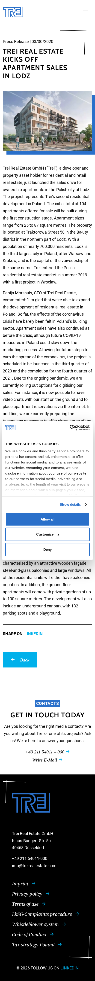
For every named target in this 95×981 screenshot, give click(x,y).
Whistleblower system (36, 924)
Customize (44, 534)
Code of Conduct (30, 934)
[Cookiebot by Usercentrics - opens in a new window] (69, 428)
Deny (47, 549)
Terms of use (26, 904)
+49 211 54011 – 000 (45, 751)
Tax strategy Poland (34, 944)
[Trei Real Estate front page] (13, 12)
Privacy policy (28, 894)
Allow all (47, 519)
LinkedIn (33, 633)
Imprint (21, 883)
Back (24, 659)
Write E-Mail (45, 759)
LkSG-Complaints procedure (42, 914)
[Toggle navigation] (85, 12)
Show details (70, 504)
